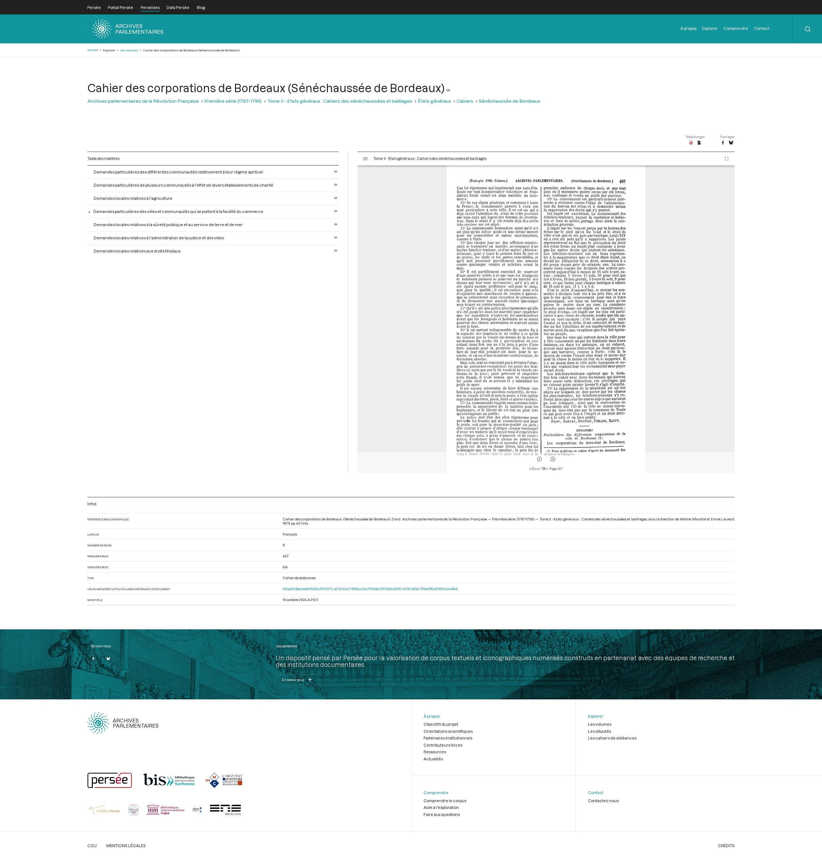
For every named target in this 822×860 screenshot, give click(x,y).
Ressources (435, 751)
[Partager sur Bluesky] (731, 143)
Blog (201, 7)
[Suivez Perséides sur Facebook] (93, 658)
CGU (92, 845)
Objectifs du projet (441, 724)
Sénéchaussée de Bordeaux (509, 101)
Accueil (92, 50)
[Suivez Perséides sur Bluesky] (108, 658)
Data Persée (178, 7)
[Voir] (448, 87)
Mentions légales (126, 845)
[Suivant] (553, 459)
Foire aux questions (442, 814)
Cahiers (465, 101)
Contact (761, 28)
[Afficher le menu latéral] (365, 158)
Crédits (726, 845)
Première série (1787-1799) (233, 101)
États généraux (434, 101)
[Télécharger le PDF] (691, 143)
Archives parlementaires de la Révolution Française (143, 101)
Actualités (433, 759)
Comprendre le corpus (445, 800)
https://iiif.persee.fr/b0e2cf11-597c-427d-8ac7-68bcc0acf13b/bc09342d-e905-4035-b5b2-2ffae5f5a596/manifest (370, 589)
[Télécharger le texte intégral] (699, 143)
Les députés (599, 731)
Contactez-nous (603, 800)
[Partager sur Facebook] (723, 143)
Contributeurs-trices (443, 745)
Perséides (150, 7)
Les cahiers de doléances (612, 738)
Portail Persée (120, 7)
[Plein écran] (726, 158)
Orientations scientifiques (448, 731)
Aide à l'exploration (441, 807)
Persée (94, 7)
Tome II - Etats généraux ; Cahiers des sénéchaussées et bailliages (339, 101)
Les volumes (129, 50)
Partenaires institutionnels (448, 738)
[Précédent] (539, 459)
